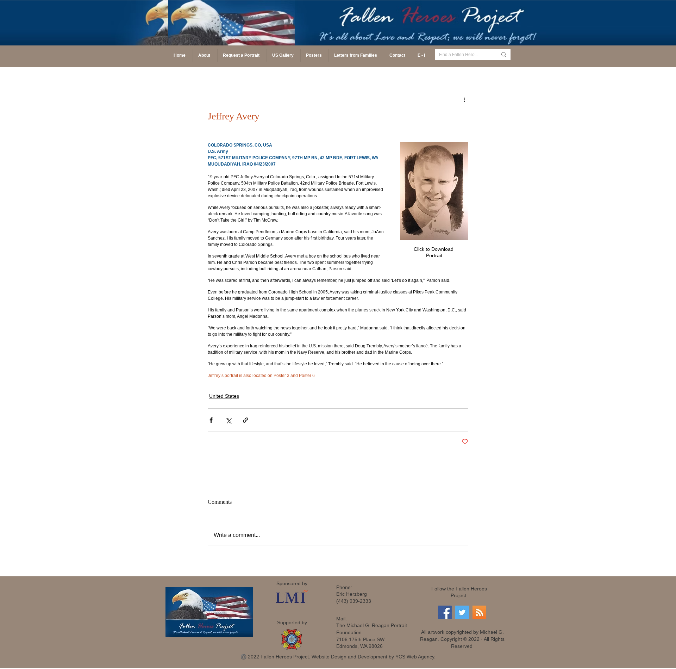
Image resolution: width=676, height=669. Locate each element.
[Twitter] (462, 612)
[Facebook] (445, 612)
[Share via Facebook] (211, 420)
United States (224, 396)
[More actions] (464, 99)
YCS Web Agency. (415, 656)
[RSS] (479, 612)
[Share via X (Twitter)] (228, 420)
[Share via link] (245, 420)
